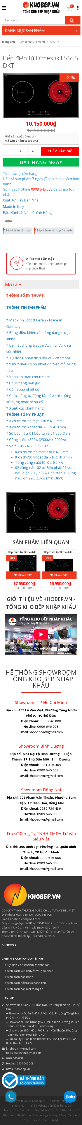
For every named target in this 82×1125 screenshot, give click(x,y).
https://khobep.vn (18, 1069)
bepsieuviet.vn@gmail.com (24, 1053)
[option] (41, 264)
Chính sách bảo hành (19, 977)
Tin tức (54, 1110)
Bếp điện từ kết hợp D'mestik (54, 230)
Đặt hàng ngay (41, 162)
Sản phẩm (41, 1110)
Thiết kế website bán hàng (43, 1106)
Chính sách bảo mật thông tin (24, 989)
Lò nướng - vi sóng (46, 1115)
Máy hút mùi (24, 1115)
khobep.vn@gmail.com (21, 1048)
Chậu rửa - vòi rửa (35, 1120)
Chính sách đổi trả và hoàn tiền (25, 983)
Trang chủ (8, 42)
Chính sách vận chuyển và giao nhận (29, 971)
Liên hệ (54, 1120)
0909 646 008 (14, 1058)
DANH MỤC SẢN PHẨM (25, 30)
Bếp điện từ (69, 1110)
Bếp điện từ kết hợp (18, 230)
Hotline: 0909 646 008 (19, 1063)
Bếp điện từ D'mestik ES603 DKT (29, 552)
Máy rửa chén (69, 1115)
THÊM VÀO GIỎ (60, 151)
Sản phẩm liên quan (41, 542)
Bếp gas (8, 1115)
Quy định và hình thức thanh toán (27, 965)
